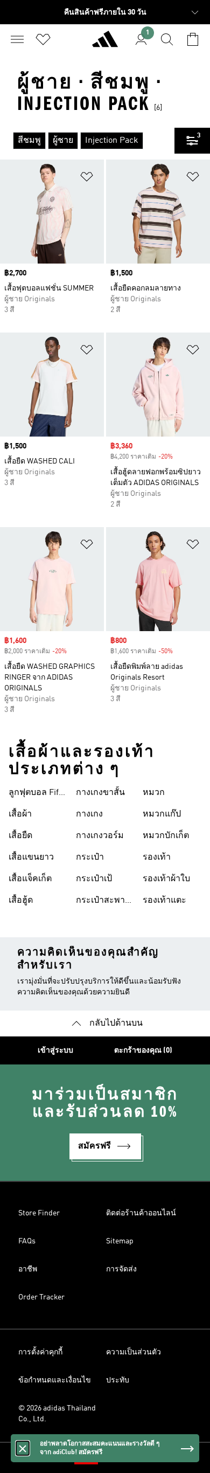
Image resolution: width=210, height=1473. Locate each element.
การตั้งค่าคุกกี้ (40, 1352)
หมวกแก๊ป (162, 814)
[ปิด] (22, 1448)
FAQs (27, 1241)
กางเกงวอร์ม (100, 836)
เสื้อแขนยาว (31, 857)
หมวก (154, 793)
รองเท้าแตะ (164, 900)
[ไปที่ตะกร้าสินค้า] (193, 39)
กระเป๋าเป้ (94, 879)
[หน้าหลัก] (105, 44)
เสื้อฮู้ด (21, 900)
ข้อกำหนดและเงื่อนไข (54, 1380)
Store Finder (39, 1213)
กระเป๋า (90, 857)
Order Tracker (41, 1297)
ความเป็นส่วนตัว (133, 1352)
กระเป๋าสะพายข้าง (103, 901)
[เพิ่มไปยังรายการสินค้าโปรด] (86, 178)
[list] (87, 140)
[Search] (167, 39)
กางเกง (89, 814)
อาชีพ (27, 1269)
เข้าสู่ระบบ (55, 1050)
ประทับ (117, 1380)
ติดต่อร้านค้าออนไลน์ (141, 1213)
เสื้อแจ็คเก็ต (30, 879)
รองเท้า (157, 857)
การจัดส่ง (121, 1269)
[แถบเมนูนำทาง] (17, 39)
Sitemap (120, 1241)
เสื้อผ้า (20, 814)
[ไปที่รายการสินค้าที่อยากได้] (43, 39)
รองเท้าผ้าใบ (166, 879)
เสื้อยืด (20, 836)
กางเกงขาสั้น (100, 793)
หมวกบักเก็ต (166, 836)
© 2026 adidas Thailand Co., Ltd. (57, 1414)
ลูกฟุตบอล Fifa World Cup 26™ (37, 794)
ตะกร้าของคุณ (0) (143, 1050)
